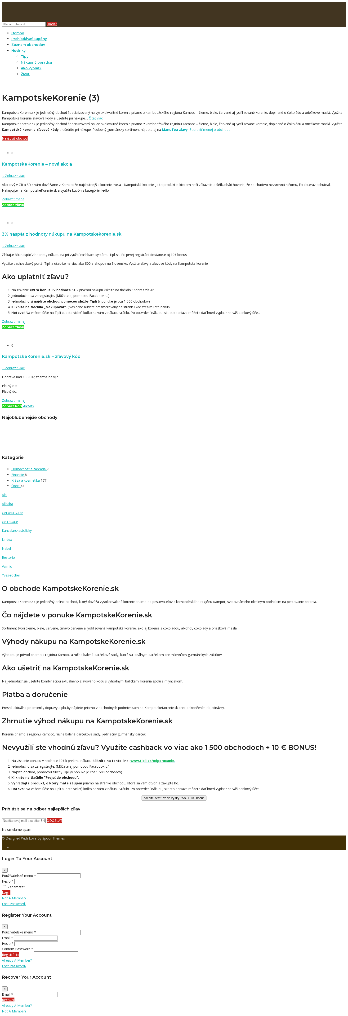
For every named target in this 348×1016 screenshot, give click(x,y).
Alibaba (7, 503)
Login (6, 892)
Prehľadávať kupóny (29, 39)
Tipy (24, 56)
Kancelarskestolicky (17, 530)
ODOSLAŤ (54, 820)
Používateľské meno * (19, 875)
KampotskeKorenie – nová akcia (37, 164)
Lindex (7, 539)
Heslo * (7, 881)
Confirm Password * (17, 949)
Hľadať (52, 24)
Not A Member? (14, 898)
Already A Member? (17, 960)
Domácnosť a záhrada (29, 469)
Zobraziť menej (13, 199)
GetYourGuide (12, 512)
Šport (16, 486)
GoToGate (10, 521)
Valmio (7, 566)
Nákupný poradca (36, 62)
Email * (7, 938)
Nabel (6, 548)
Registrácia (10, 954)
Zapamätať (16, 887)
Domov (17, 33)
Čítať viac (96, 118)
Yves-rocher (11, 575)
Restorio (8, 557)
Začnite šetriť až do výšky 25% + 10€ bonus (174, 798)
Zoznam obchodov (28, 45)
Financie (18, 474)
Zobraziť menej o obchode (209, 129)
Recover (8, 1000)
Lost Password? (14, 904)
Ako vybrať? (31, 68)
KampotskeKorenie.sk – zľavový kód (41, 356)
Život (25, 74)
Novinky (18, 50)
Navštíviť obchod (15, 138)
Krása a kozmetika (26, 480)
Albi (4, 495)
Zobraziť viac (13, 175)
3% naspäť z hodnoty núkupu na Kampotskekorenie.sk (61, 234)
